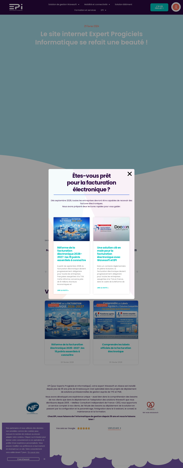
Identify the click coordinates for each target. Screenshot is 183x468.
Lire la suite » (63, 290)
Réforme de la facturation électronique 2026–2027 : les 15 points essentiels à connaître (71, 254)
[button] (130, 174)
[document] (91, 234)
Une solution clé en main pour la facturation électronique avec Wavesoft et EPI (109, 254)
